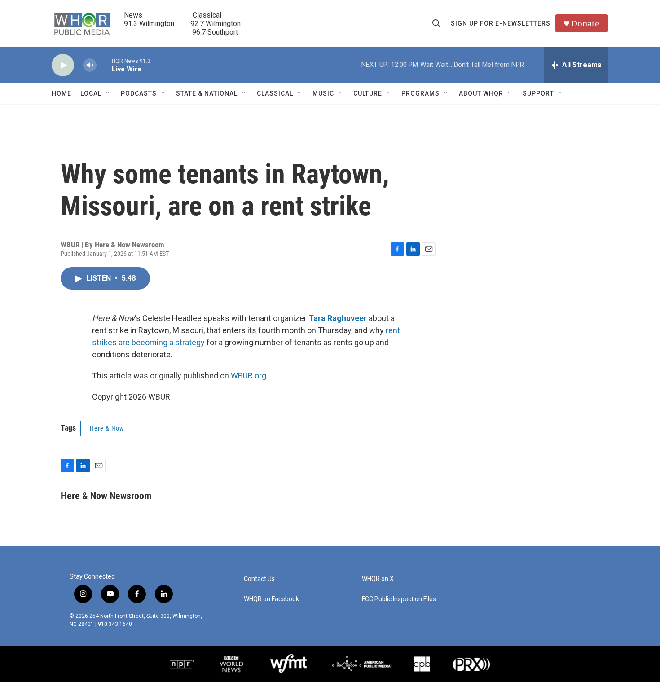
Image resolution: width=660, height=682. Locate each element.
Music (323, 93)
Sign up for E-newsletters (500, 23)
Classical (275, 93)
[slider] (104, 65)
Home (61, 93)
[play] (63, 65)
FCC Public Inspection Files (399, 599)
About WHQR (481, 93)
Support (538, 93)
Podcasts (139, 93)
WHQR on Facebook (271, 599)
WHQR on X (378, 579)
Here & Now (107, 428)
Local (90, 93)
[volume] (89, 65)
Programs (420, 93)
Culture (367, 93)
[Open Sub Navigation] (108, 93)
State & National (207, 93)
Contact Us (259, 579)
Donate (585, 23)
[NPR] (182, 664)
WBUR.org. (249, 375)
